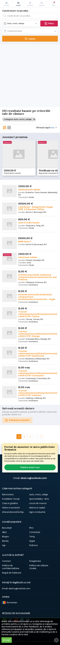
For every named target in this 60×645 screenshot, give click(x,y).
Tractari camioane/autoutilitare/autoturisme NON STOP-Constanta (37, 373)
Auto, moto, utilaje (38, 494)
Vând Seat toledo (12, 173)
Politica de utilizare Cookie (38, 567)
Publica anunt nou (30, 467)
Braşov (5, 536)
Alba (4, 532)
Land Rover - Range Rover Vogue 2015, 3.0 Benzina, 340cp (35, 208)
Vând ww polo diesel (29, 189)
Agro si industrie (37, 512)
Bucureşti (7, 527)
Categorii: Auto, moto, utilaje (17, 119)
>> (41, 436)
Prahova (33, 545)
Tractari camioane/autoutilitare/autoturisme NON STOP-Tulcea (37, 314)
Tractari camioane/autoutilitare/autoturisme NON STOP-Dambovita (37, 353)
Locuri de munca (37, 503)
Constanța (34, 532)
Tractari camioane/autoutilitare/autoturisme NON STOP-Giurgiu (37, 333)
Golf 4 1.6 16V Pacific (29, 223)
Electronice (8, 494)
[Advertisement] (30, 76)
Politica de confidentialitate (10, 567)
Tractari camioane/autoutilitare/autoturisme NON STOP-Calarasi (37, 392)
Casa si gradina (10, 503)
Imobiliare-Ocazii (11, 498)
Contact (6, 561)
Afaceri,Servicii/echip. (13, 512)
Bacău (5, 540)
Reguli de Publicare (11, 572)
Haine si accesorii (11, 507)
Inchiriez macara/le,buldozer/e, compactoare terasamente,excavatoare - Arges (36, 296)
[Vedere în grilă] (9, 127)
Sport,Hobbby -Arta (39, 498)
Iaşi (3, 545)
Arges (32, 540)
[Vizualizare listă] (4, 127)
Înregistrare (35, 561)
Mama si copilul (37, 507)
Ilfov (31, 527)
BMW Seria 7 (24, 241)
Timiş (32, 536)
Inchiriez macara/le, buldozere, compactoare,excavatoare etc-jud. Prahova (37, 277)
